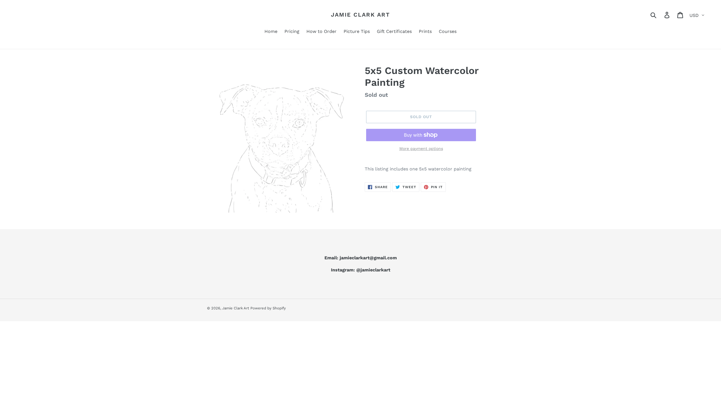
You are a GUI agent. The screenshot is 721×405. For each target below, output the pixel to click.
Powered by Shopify (268, 308)
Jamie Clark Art (360, 14)
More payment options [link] (421, 148)
